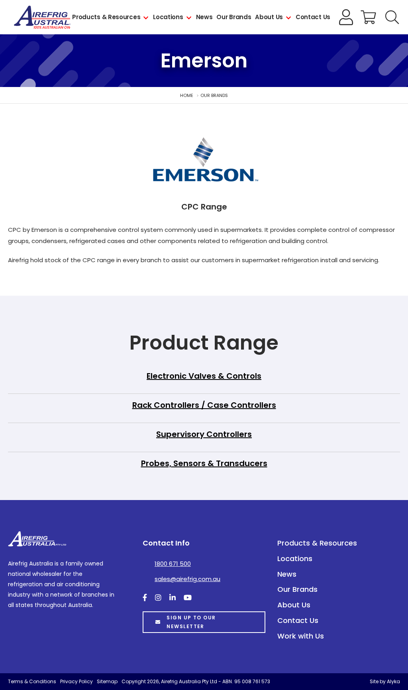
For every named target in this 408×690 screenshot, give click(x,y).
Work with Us (300, 636)
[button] (392, 17)
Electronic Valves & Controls (204, 376)
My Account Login (346, 17)
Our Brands (233, 17)
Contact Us (313, 17)
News (204, 17)
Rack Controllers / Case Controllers (204, 405)
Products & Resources (106, 17)
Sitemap (107, 681)
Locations (168, 17)
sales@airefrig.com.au (187, 579)
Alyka (393, 681)
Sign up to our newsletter (191, 622)
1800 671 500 (173, 564)
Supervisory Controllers (204, 434)
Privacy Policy (76, 681)
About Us (269, 17)
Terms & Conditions (32, 681)
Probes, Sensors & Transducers (204, 463)
